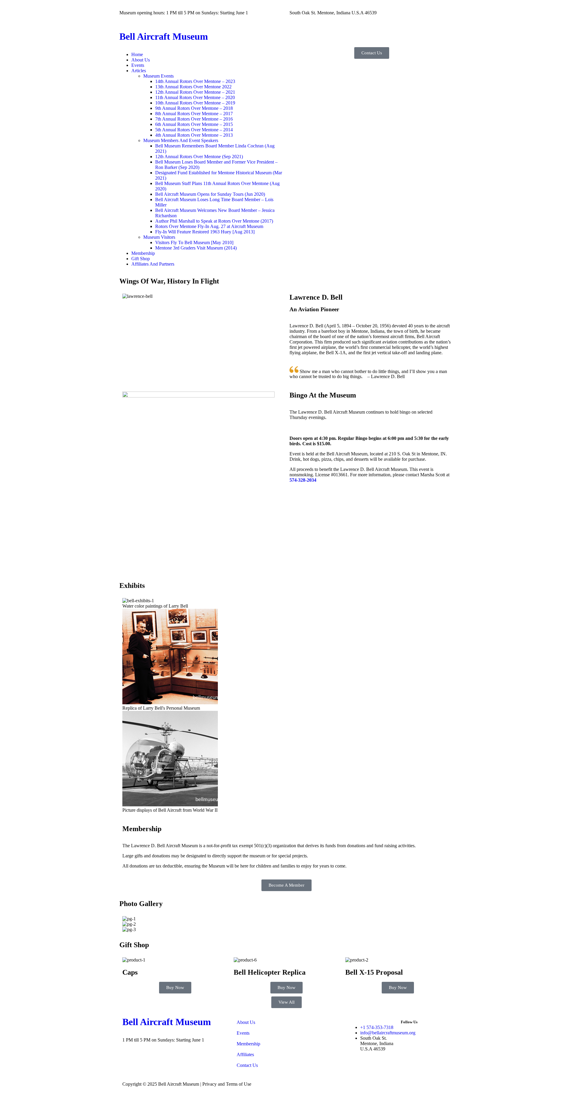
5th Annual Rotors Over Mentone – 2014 (194, 129)
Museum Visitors (159, 237)
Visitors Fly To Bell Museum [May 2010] (194, 242)
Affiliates (245, 1054)
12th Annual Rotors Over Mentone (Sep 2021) (199, 156)
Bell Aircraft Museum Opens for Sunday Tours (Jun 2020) (210, 194)
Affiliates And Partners (152, 263)
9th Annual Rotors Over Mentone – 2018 (194, 108)
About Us (140, 59)
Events (137, 65)
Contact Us (247, 1065)
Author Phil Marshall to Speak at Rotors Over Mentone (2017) (214, 221)
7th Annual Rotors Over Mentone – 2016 (194, 118)
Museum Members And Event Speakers (180, 140)
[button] (207, 70)
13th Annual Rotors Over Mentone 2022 (193, 86)
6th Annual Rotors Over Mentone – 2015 (194, 124)
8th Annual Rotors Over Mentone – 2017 (194, 113)
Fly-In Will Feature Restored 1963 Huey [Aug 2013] (205, 231)
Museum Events (158, 75)
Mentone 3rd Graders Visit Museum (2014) (196, 247)
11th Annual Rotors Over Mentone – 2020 (195, 97)
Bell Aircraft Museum (163, 36)
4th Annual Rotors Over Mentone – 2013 (194, 135)
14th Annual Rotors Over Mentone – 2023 (195, 81)
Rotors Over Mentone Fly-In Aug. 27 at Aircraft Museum (209, 226)
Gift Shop (140, 258)
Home (137, 54)
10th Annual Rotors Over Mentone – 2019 (195, 102)
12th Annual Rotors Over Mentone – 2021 (195, 92)
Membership (143, 253)
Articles (138, 70)
